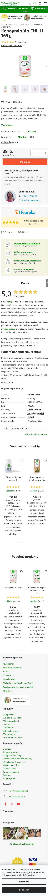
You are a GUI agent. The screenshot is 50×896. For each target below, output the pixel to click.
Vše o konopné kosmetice (14, 762)
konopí (10, 301)
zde (34, 875)
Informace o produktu (12, 737)
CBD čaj (6, 724)
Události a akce (9, 768)
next (47, 477)
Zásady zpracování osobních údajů (18, 686)
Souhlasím (24, 889)
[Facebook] (5, 804)
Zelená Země (33, 394)
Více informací (7, 125)
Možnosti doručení (9, 142)
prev (3, 477)
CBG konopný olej (11, 721)
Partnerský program (12, 667)
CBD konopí (8, 727)
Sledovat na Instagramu (23, 843)
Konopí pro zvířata (11, 772)
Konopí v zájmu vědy (12, 755)
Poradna (6, 671)
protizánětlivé (8, 328)
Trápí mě (7, 775)
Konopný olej (8, 714)
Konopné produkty (11, 752)
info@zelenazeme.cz (31, 200)
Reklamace (7, 690)
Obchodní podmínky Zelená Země (18, 683)
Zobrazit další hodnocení (36, 434)
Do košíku (25, 161)
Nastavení (24, 881)
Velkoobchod (8, 663)
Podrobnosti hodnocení (11, 45)
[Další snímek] (47, 66)
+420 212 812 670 (17, 796)
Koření (30, 417)
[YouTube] (18, 804)
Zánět (30, 409)
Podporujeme (9, 778)
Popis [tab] (25, 283)
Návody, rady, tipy (11, 765)
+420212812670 (29, 196)
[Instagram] (12, 804)
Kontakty (7, 675)
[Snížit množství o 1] (32, 153)
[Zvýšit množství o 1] (45, 153)
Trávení (37, 409)
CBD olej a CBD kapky (12, 718)
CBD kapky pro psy (11, 731)
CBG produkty (9, 734)
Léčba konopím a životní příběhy (17, 758)
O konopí (7, 749)
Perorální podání (35, 413)
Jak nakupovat (9, 679)
